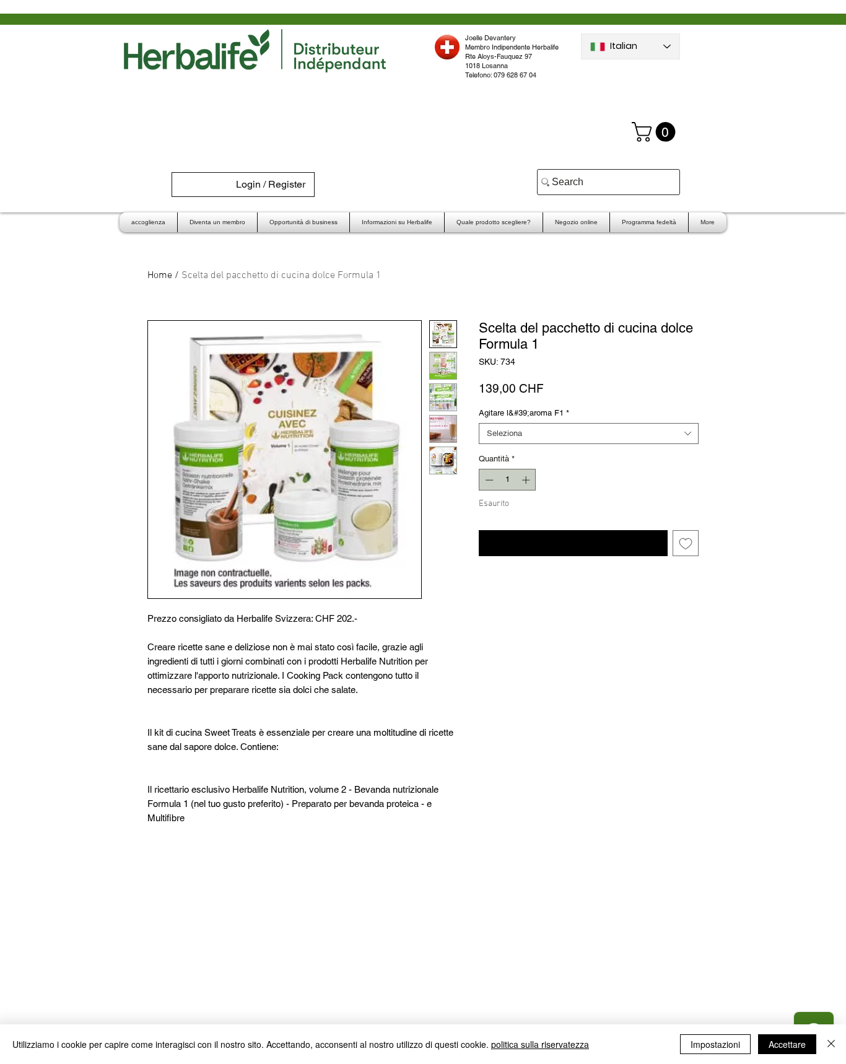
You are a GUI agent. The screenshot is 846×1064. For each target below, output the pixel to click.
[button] (656, 132)
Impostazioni (715, 1044)
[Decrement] (488, 480)
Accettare (787, 1044)
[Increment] (527, 480)
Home (159, 275)
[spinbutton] (507, 480)
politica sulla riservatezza (540, 1044)
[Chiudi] (831, 1044)
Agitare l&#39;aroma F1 (524, 412)
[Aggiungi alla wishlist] (686, 543)
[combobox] (589, 433)
